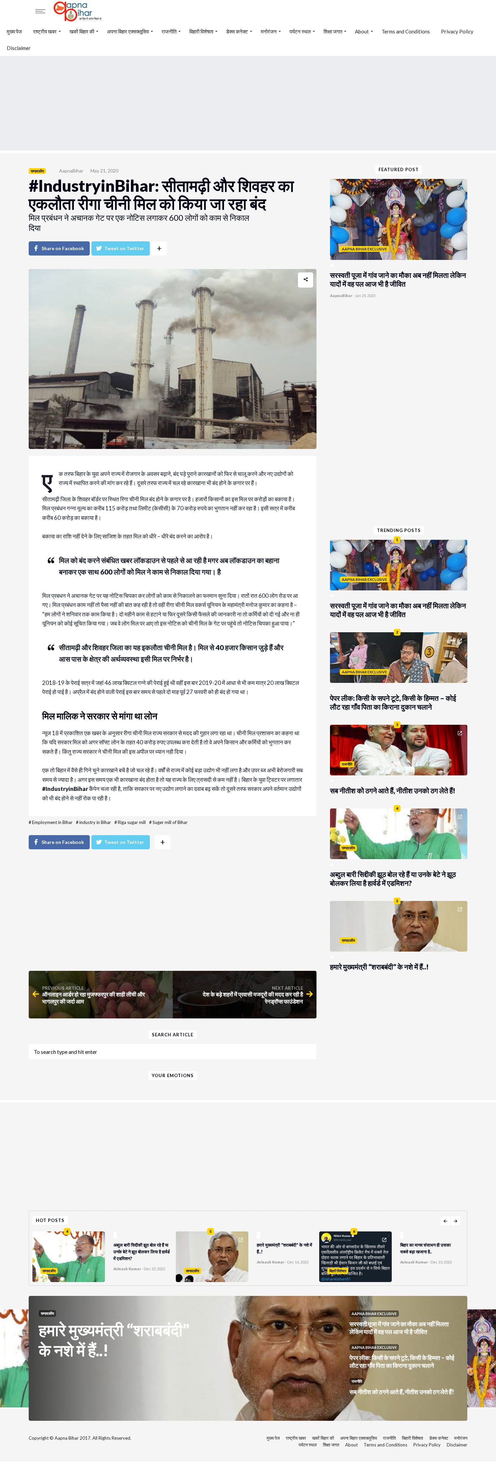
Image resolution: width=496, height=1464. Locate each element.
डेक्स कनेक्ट (237, 31)
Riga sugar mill (132, 822)
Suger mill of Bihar (170, 822)
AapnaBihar (71, 171)
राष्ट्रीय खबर (45, 31)
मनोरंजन (269, 31)
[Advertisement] (248, 103)
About (362, 31)
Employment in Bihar (52, 822)
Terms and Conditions (406, 31)
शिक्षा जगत (333, 31)
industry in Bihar (95, 822)
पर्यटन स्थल (300, 31)
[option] (104, 1255)
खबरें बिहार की (82, 31)
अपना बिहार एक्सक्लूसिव (128, 31)
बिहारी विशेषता (201, 31)
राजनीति (169, 31)
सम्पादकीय (37, 171)
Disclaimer (19, 48)
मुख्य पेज (14, 31)
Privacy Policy (457, 31)
